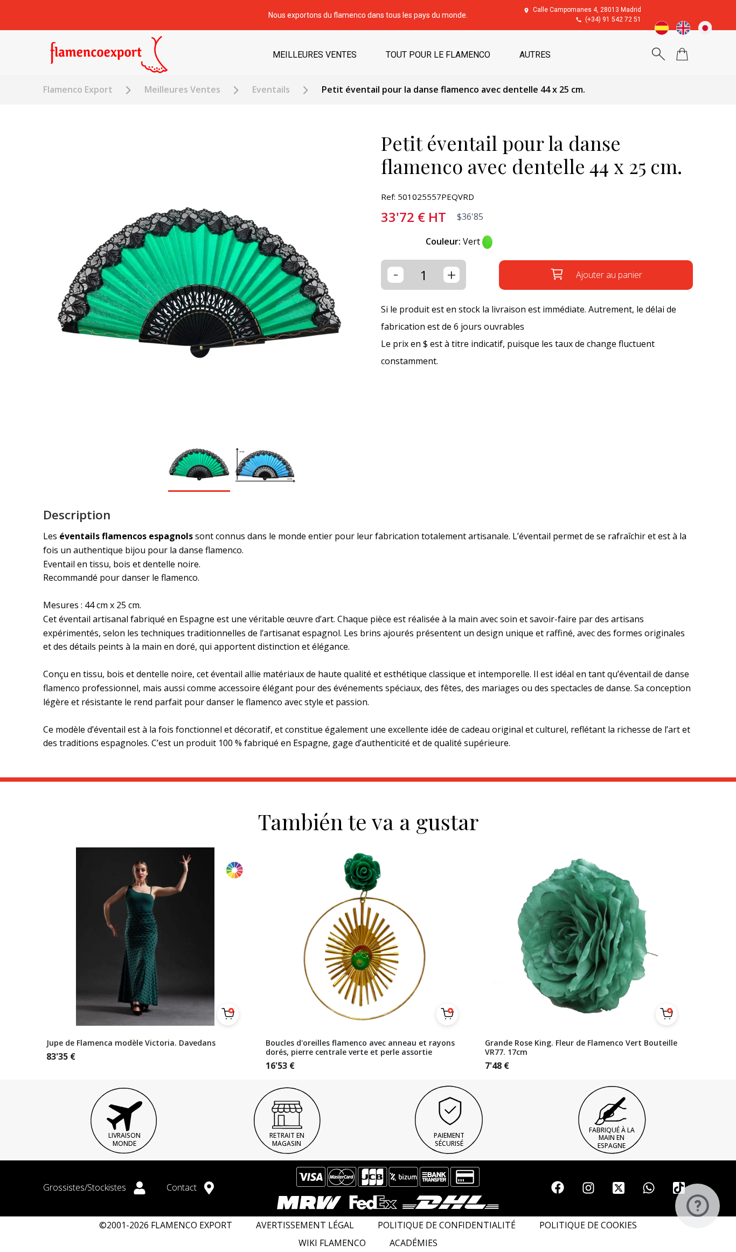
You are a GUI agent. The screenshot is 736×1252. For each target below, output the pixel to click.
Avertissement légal (305, 1225)
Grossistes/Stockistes (85, 1187)
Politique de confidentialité (447, 1225)
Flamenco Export (78, 90)
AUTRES (535, 55)
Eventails (271, 90)
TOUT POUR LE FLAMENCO (438, 55)
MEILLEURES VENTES (315, 55)
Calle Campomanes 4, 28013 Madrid (587, 9)
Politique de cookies (588, 1225)
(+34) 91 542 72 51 (613, 19)
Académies (414, 1243)
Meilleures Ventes (182, 90)
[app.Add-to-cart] (228, 1014)
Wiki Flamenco (332, 1243)
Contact (182, 1187)
